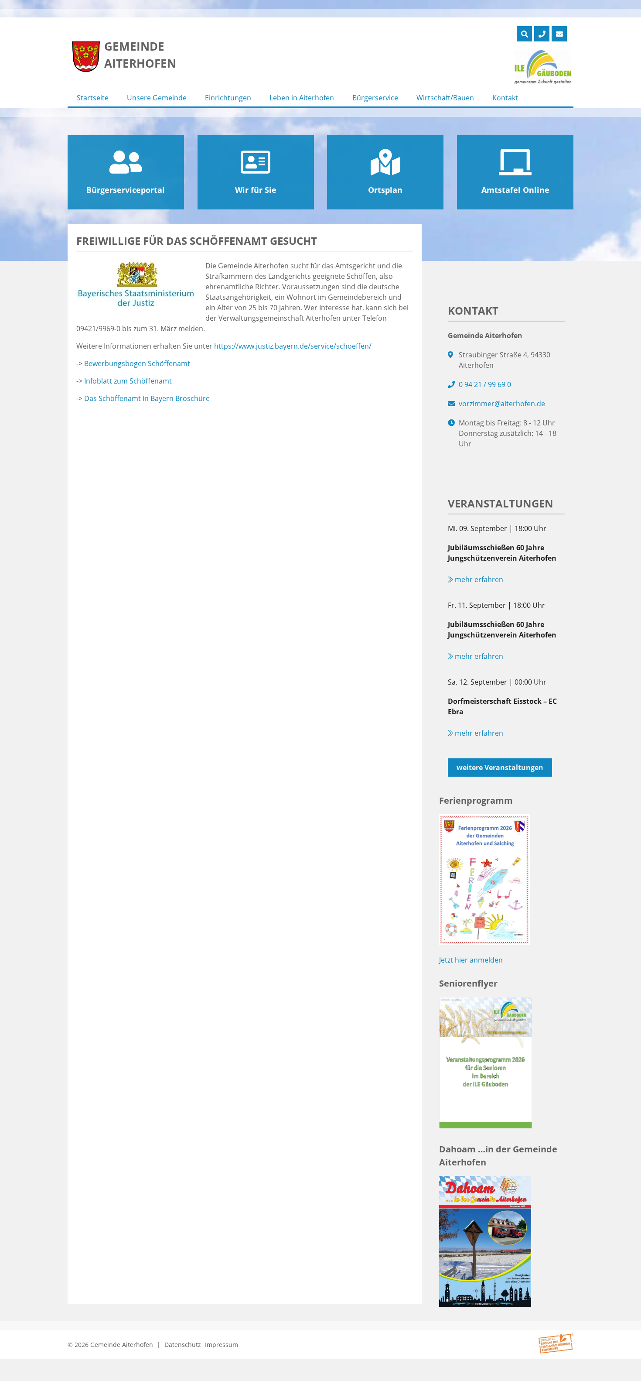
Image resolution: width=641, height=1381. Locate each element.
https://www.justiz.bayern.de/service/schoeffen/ (293, 346)
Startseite (93, 98)
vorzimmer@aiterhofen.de (502, 403)
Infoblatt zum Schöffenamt (128, 381)
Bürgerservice (375, 98)
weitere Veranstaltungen (500, 767)
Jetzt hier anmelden (471, 960)
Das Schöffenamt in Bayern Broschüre (147, 398)
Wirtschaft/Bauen (445, 98)
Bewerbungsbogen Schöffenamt (137, 363)
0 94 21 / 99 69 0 (485, 384)
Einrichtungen (228, 98)
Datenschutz (182, 1344)
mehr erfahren (478, 579)
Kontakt (505, 98)
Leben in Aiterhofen (301, 98)
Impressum (221, 1344)
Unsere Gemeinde (157, 98)
